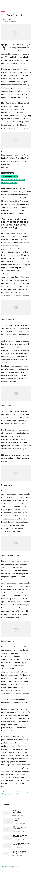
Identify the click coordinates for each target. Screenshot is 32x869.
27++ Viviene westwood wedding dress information (20, 852)
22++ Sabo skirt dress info (22, 819)
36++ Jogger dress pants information (21, 844)
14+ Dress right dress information (20, 828)
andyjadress (4, 866)
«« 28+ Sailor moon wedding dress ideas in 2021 (7, 794)
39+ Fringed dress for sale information (19, 811)
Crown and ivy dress (9, 183)
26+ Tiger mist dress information (20, 836)
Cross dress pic (7, 173)
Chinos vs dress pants (10, 176)
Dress (3, 11)
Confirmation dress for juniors (13, 180)
